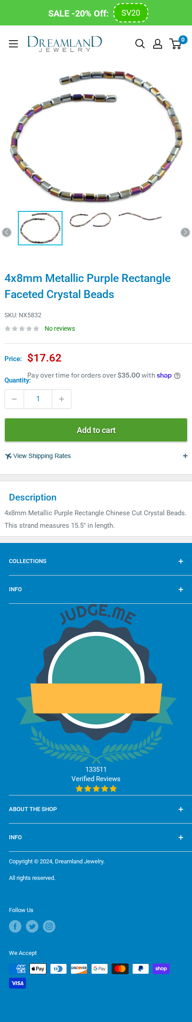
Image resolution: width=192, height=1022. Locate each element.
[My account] (157, 44)
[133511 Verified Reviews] (96, 789)
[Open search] (140, 44)
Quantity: (17, 380)
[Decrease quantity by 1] (14, 399)
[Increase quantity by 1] (61, 399)
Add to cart (96, 430)
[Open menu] (13, 43)
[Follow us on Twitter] (32, 926)
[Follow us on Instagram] (49, 926)
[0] (175, 43)
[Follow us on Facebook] (15, 926)
